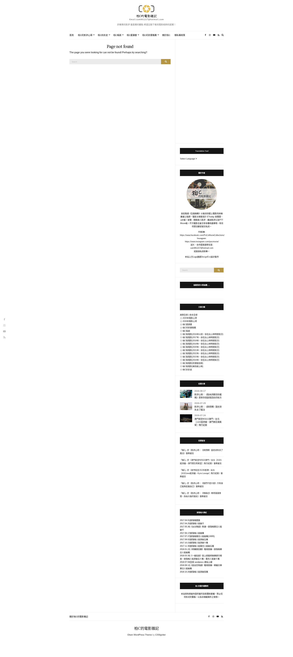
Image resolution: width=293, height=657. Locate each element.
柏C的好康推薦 (149, 35)
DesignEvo (206, 257)
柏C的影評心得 (85, 35)
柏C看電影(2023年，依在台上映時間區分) (201, 357)
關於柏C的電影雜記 (78, 616)
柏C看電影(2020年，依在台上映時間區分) (201, 347)
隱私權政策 (179, 35)
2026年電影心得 (190, 321)
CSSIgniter (160, 635)
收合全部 (193, 315)
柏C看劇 (117, 35)
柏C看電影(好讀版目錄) (193, 363)
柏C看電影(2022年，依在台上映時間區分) (201, 353)
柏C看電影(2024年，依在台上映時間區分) (201, 360)
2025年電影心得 (190, 318)
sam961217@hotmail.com (201, 248)
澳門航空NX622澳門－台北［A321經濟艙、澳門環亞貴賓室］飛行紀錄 (208, 422)
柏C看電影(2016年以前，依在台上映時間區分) (203, 334)
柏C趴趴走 (103, 35)
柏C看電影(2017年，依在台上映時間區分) (201, 337)
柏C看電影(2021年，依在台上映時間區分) (201, 350)
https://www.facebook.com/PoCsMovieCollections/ (202, 235)
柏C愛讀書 (132, 35)
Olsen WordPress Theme (139, 635)
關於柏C (166, 35)
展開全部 (184, 315)
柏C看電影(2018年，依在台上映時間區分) (201, 340)
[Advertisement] (202, 89)
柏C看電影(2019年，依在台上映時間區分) (201, 344)
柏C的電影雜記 (146, 628)
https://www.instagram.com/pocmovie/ (202, 241)
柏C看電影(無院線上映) (193, 366)
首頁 (71, 35)
